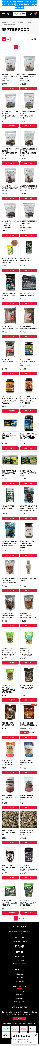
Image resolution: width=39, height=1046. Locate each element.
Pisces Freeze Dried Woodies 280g (8, 832)
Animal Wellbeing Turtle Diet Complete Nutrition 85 (28, 224)
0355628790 (19, 938)
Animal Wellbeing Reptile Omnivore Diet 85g (28, 188)
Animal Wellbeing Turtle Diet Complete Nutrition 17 (10, 224)
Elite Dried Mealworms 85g (9, 360)
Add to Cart (10, 89)
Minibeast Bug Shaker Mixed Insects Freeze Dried (27, 544)
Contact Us (20, 981)
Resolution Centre (19, 964)
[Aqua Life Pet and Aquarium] (19, 14)
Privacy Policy (19, 995)
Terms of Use (19, 991)
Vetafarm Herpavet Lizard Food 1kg (9, 903)
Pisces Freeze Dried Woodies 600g (27, 832)
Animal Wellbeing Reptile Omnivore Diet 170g (10, 188)
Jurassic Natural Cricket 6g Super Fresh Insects (28, 508)
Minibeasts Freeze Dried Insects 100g (8, 615)
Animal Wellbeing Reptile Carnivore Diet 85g (28, 115)
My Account (19, 957)
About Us (19, 974)
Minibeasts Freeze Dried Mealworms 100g (28, 615)
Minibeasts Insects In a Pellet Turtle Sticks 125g (8, 689)
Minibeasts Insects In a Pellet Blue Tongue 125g (26, 651)
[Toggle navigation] (3, 14)
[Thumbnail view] (4, 39)
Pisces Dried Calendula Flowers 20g (8, 762)
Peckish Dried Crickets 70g (8, 724)
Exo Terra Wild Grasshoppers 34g (9, 473)
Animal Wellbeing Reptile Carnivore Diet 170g (10, 115)
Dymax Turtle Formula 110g (27, 259)
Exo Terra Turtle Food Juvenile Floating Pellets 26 (28, 437)
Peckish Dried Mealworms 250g (28, 724)
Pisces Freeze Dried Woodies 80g (8, 868)
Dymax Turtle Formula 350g (8, 294)
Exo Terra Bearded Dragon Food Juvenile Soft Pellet (28, 400)
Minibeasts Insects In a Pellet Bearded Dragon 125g (9, 651)
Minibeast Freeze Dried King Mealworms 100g (10, 580)
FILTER (30, 39)
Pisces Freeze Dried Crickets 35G (9, 797)
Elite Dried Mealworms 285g (10, 327)
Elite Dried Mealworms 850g (28, 327)
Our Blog (19, 977)
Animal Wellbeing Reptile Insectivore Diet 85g (28, 152)
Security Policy (19, 1002)
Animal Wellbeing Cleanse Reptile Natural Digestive (10, 77)
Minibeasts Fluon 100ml (28, 579)
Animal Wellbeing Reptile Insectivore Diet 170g (10, 152)
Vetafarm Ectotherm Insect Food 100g (28, 868)
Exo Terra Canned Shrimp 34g (9, 436)
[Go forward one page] (23, 47)
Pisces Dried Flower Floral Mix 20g (27, 762)
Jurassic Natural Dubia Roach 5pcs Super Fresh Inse (10, 543)
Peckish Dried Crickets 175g (27, 687)
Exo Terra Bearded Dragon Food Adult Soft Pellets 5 (10, 400)
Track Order (19, 960)
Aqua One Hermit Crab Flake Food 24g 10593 (10, 260)
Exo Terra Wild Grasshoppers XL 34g (28, 473)
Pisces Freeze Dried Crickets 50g (27, 797)
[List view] (8, 39)
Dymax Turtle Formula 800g (27, 294)
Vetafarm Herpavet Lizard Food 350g (28, 903)
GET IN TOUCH (19, 1018)
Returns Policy (20, 998)
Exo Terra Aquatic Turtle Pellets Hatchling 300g (27, 362)
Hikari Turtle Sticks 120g (8, 507)
